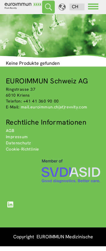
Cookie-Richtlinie (22, 149)
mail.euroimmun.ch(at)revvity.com (54, 107)
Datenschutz (18, 143)
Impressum (17, 136)
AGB (10, 130)
